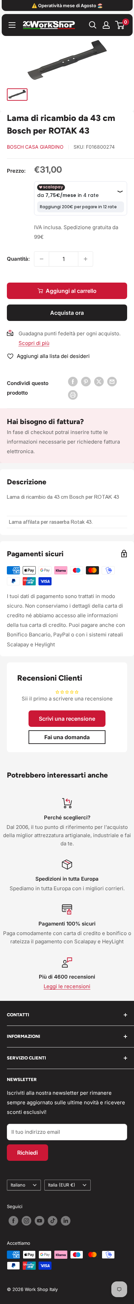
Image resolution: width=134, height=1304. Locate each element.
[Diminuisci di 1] (41, 259)
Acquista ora (67, 312)
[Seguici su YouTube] (39, 1221)
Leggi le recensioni (67, 986)
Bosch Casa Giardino (35, 147)
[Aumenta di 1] (85, 259)
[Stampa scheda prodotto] (73, 395)
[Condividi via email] (112, 381)
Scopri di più (34, 343)
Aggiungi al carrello (71, 290)
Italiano (18, 1185)
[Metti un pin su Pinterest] (86, 381)
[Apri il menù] (12, 25)
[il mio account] (106, 25)
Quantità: (18, 259)
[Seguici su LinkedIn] (65, 1221)
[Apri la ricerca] (93, 25)
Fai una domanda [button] (67, 737)
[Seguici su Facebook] (13, 1221)
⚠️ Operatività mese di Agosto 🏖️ (67, 5)
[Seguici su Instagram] (26, 1221)
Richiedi (27, 1152)
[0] (120, 25)
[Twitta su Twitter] (99, 381)
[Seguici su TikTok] (52, 1221)
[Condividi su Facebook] (73, 381)
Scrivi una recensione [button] (67, 718)
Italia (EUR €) (61, 1185)
